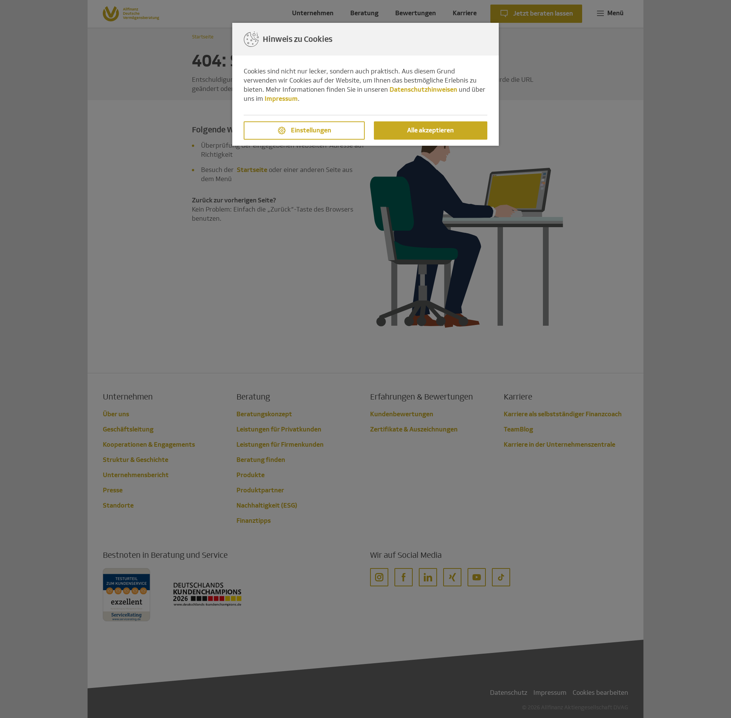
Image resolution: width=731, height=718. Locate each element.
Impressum (281, 98)
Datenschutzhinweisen (423, 89)
